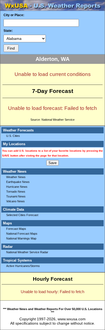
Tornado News (15, 191)
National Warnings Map (21, 238)
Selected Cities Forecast (22, 215)
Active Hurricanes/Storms (23, 266)
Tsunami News (16, 196)
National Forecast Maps (21, 233)
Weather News (16, 177)
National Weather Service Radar (27, 252)
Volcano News (15, 201)
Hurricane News (16, 186)
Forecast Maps (16, 228)
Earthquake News (18, 181)
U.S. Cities (13, 135)
